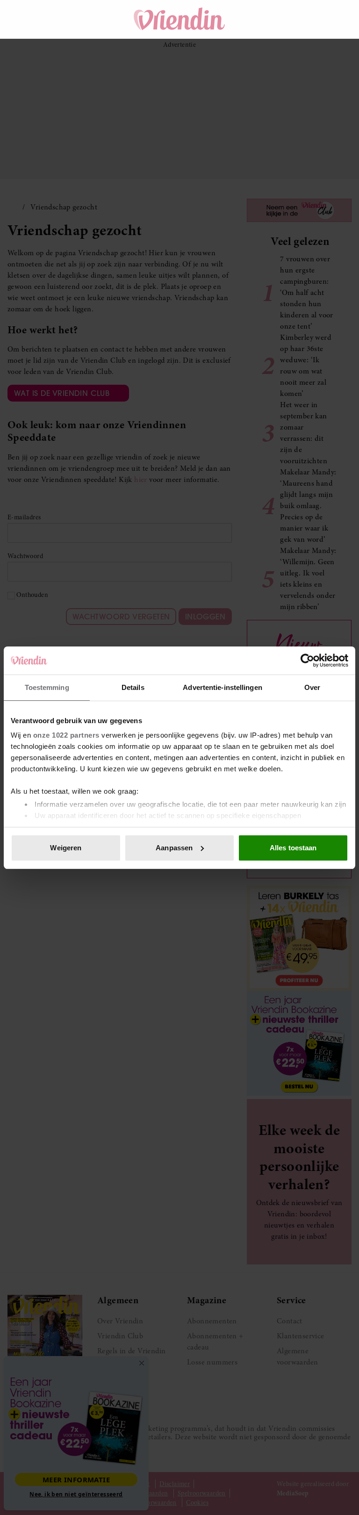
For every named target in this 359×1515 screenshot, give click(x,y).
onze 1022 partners (66, 735)
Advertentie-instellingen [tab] (222, 687)
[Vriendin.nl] (179, 19)
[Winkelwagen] (314, 19)
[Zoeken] (288, 19)
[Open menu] (23, 19)
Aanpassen (174, 848)
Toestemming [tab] (47, 687)
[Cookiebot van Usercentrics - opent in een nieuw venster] (307, 660)
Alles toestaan (293, 848)
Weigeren (65, 848)
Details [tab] (133, 687)
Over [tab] (312, 687)
